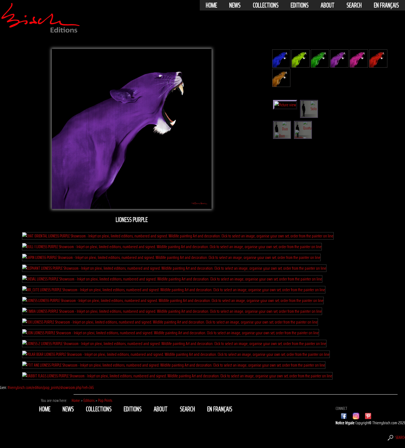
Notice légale (345, 422)
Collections (266, 5)
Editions (300, 5)
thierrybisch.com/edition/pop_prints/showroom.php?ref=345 (51, 387)
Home (211, 5)
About (327, 5)
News (235, 5)
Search (354, 5)
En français (386, 5)
